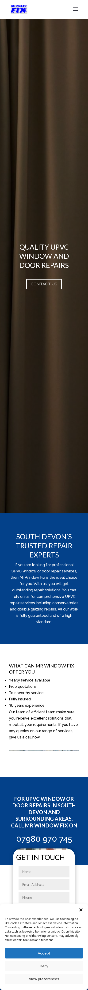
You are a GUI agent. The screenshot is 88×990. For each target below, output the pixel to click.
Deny (44, 966)
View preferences (44, 979)
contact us (44, 284)
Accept (44, 953)
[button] (81, 910)
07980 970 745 (44, 839)
